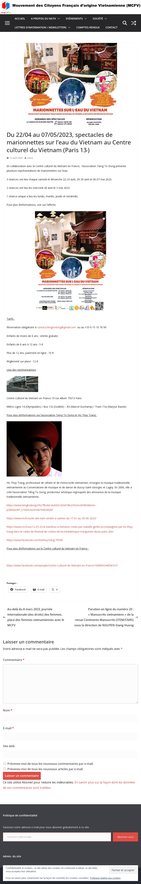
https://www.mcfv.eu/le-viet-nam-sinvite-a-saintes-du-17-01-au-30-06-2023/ (51, 518)
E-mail (8, 728)
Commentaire (13, 660)
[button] (58, 18)
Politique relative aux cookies (105, 878)
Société (98, 18)
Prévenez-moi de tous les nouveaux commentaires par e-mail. (50, 764)
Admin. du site (12, 856)
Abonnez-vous (125, 837)
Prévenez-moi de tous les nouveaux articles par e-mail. (45, 769)
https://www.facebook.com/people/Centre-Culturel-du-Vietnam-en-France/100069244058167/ (62, 565)
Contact (112, 27)
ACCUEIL (20, 18)
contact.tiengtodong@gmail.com (56, 327)
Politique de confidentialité (20, 815)
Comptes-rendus (88, 27)
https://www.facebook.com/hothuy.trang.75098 (35, 540)
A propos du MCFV (43, 18)
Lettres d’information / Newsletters (40, 27)
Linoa (30, 158)
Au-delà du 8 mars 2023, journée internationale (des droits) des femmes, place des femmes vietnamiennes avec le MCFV (35, 617)
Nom (7, 710)
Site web (9, 746)
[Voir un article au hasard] (133, 23)
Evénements (74, 18)
